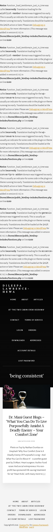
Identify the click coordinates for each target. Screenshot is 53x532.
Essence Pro (24, 525)
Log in (31, 527)
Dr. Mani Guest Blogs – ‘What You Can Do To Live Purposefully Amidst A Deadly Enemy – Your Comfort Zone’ (26, 426)
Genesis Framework (40, 525)
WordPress (23, 527)
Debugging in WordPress (40, 109)
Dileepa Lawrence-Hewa (16, 288)
